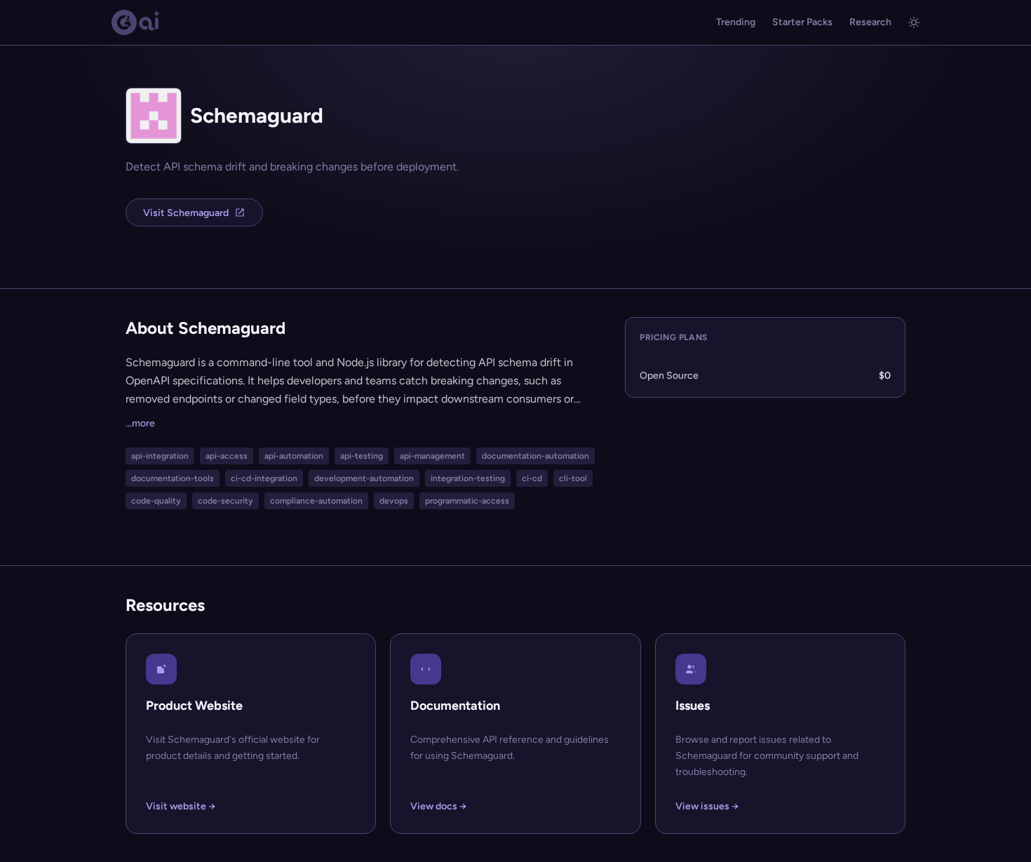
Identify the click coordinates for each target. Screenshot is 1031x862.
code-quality (156, 501)
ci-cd (532, 478)
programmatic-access (467, 501)
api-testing (361, 456)
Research (870, 22)
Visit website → (180, 806)
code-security (225, 501)
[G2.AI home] (136, 22)
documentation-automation (535, 456)
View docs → (438, 806)
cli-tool (573, 478)
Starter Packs (802, 22)
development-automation (364, 478)
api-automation (293, 456)
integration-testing (468, 478)
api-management (432, 456)
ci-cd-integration (264, 478)
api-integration (160, 456)
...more (140, 423)
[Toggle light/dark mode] (913, 22)
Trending (735, 22)
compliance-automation (316, 501)
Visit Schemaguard (186, 213)
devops (393, 501)
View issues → (707, 806)
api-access (226, 456)
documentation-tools (172, 478)
